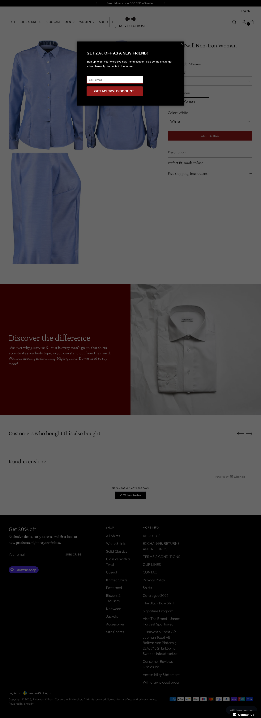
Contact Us (245, 714)
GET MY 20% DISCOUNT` (114, 91)
